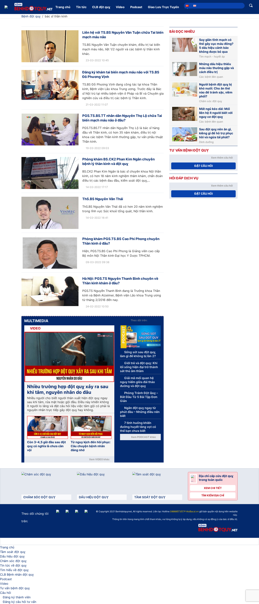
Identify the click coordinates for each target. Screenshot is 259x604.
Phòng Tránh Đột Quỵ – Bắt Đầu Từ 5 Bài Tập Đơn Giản (139, 397)
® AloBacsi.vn (191, 511)
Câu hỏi (5, 593)
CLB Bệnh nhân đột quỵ (17, 574)
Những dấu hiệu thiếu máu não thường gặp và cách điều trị (216, 68)
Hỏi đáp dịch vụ (183, 178)
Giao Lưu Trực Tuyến (163, 7)
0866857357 (177, 511)
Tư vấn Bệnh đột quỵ (189, 150)
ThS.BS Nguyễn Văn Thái (102, 199)
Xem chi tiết (213, 488)
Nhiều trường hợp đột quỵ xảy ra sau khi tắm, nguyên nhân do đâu (67, 389)
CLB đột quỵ (101, 7)
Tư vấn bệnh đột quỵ (15, 588)
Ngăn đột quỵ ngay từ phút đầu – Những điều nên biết (140, 412)
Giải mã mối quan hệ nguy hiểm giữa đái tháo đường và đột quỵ (137, 382)
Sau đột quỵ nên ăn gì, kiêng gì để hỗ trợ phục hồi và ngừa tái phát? (216, 133)
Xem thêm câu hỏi (222, 157)
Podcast (136, 7)
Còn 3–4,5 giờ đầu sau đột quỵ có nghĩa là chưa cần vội (46, 446)
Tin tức (81, 7)
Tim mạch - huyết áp (212, 56)
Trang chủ (62, 7)
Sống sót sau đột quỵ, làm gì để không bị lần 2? (138, 354)
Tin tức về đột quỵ (13, 565)
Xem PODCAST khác (143, 436)
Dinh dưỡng (206, 142)
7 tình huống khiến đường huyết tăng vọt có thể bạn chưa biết (138, 427)
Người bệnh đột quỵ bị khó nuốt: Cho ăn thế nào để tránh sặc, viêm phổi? (215, 90)
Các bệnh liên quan (211, 76)
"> (134, 512)
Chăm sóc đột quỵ (210, 101)
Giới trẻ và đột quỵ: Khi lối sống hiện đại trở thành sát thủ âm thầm (139, 367)
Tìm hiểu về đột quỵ (14, 570)
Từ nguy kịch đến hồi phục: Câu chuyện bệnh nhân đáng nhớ (91, 446)
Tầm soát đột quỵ (12, 552)
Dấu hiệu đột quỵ (12, 556)
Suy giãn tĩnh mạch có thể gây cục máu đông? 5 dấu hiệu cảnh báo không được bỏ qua (216, 46)
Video (120, 7)
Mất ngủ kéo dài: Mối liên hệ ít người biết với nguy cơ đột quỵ (215, 113)
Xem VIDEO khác (99, 459)
